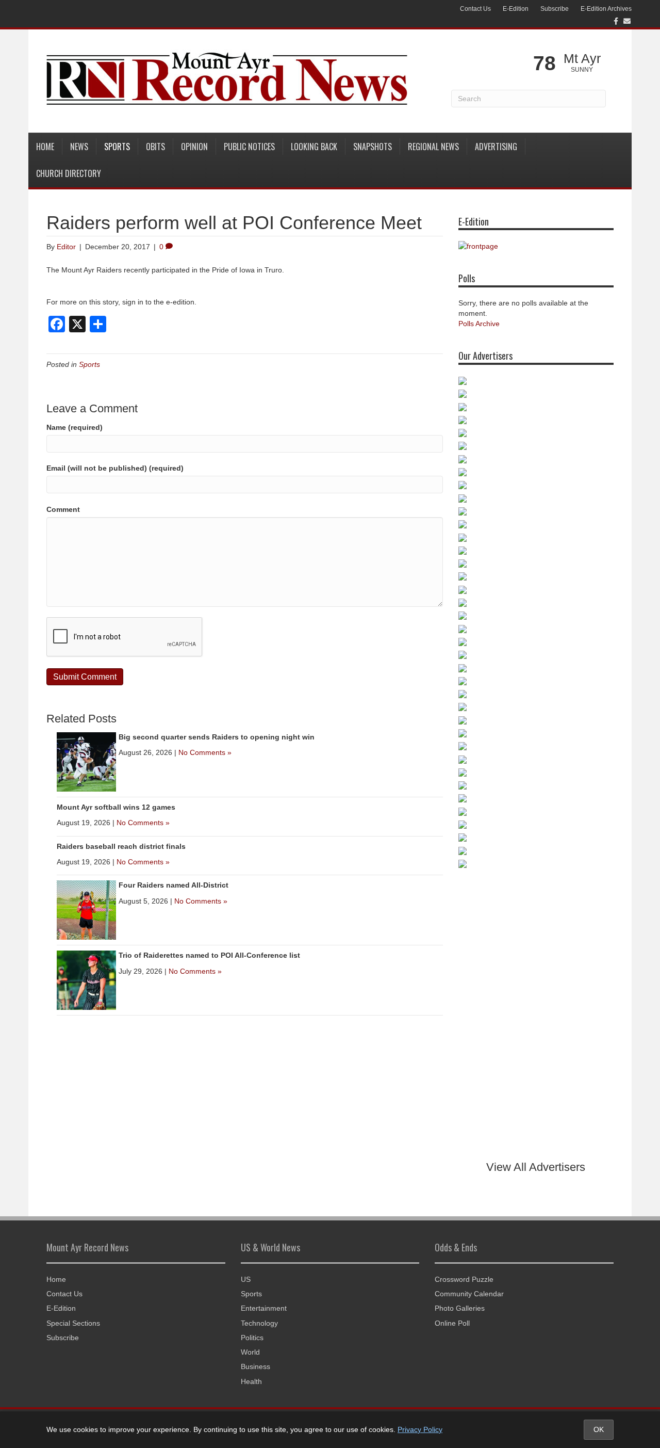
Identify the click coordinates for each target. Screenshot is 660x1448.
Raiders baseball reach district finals (121, 846)
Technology (259, 1323)
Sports (117, 146)
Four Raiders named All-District (173, 885)
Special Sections (73, 1323)
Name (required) (74, 427)
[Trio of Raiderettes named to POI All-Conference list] (86, 980)
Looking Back (314, 146)
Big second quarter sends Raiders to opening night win (217, 737)
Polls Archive (479, 323)
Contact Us (475, 8)
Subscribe (554, 8)
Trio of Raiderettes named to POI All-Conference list (209, 955)
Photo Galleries (460, 1308)
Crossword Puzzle (464, 1279)
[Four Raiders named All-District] (86, 910)
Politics (252, 1337)
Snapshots (372, 146)
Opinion (194, 146)
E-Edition (516, 8)
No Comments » (205, 752)
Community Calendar (469, 1294)
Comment (63, 509)
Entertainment (264, 1308)
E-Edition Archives (606, 8)
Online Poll (452, 1323)
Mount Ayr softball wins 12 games (116, 807)
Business (255, 1366)
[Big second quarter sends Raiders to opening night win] (86, 761)
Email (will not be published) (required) (115, 468)
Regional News (433, 146)
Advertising (496, 146)
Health (251, 1381)
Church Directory (68, 173)
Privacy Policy (420, 1429)
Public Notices (249, 146)
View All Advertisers (535, 1167)
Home (45, 146)
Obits (155, 146)
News (79, 146)
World (250, 1352)
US (246, 1279)
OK (598, 1429)
